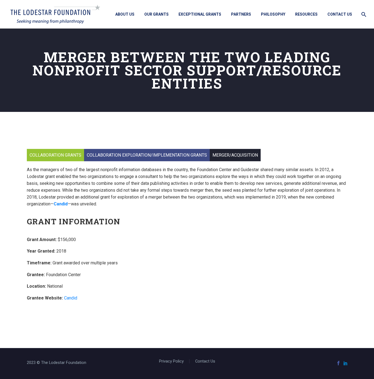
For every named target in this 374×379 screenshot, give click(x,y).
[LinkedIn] (345, 363)
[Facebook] (338, 363)
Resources (306, 14)
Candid (61, 204)
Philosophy (273, 14)
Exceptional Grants (200, 14)
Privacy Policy (171, 361)
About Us (124, 14)
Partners (241, 14)
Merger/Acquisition (235, 155)
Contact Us (339, 14)
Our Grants (156, 14)
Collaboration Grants (55, 155)
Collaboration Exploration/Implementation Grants (147, 155)
